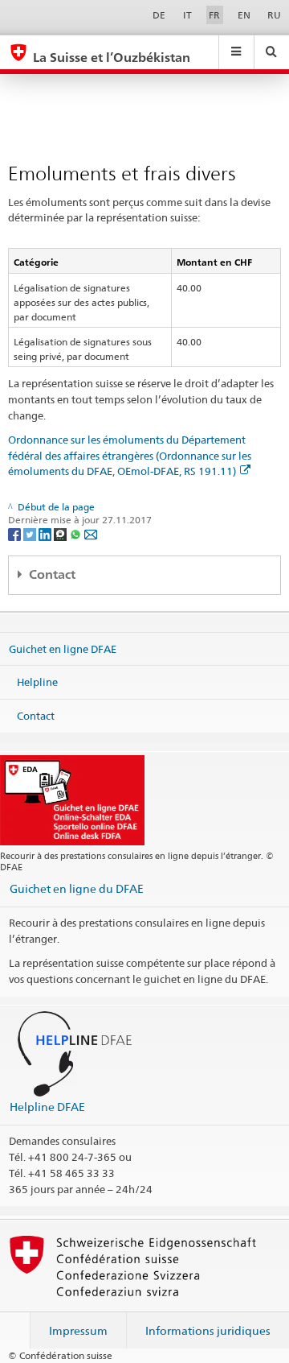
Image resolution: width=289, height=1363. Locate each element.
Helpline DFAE (47, 1106)
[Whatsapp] (76, 533)
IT (187, 15)
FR (214, 15)
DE (159, 15)
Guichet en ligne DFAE (62, 648)
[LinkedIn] (46, 533)
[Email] (90, 533)
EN (244, 15)
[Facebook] (15, 533)
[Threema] (61, 533)
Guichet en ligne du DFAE (77, 888)
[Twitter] (31, 533)
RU (274, 15)
